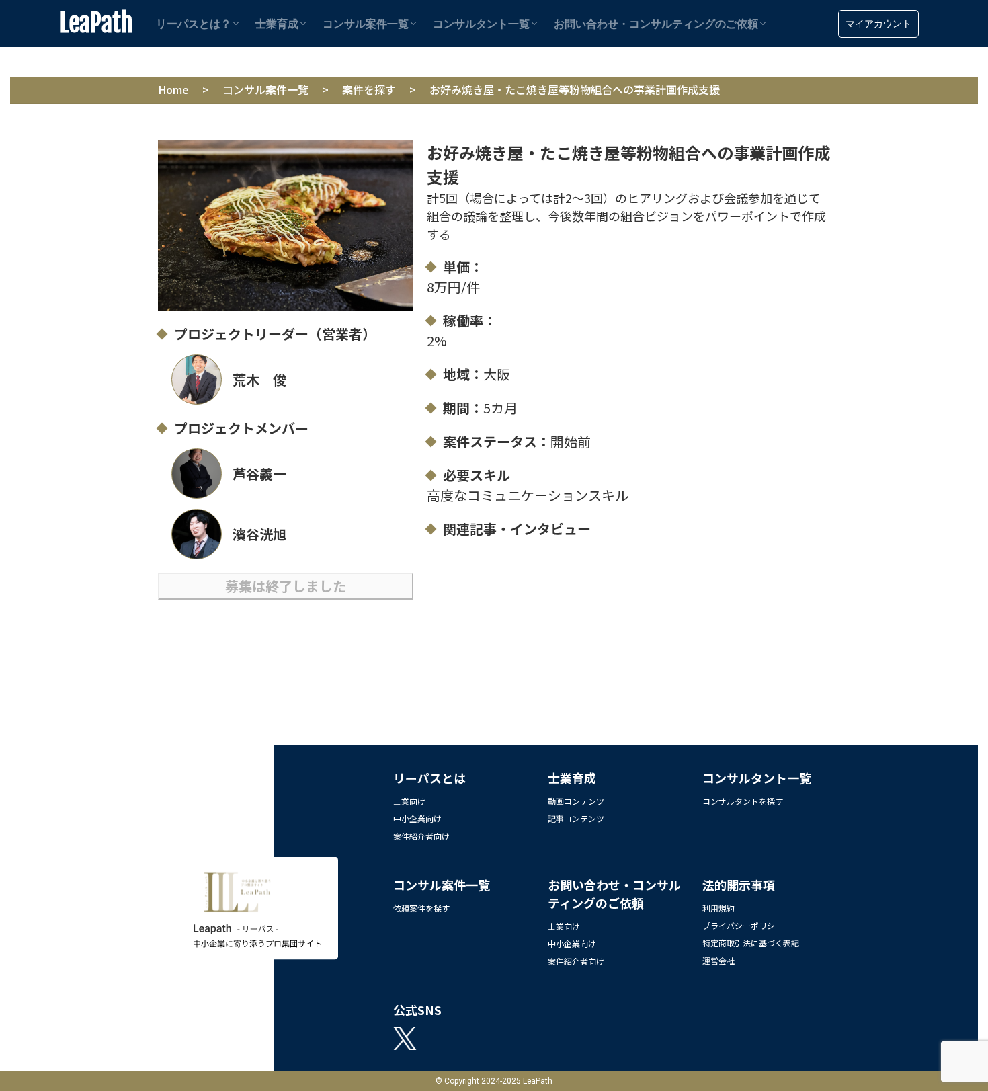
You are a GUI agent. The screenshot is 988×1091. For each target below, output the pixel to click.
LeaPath (96, 23)
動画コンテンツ (576, 801)
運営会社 (718, 960)
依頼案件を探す (421, 908)
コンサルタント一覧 (481, 24)
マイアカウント (878, 23)
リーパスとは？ (193, 24)
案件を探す (369, 89)
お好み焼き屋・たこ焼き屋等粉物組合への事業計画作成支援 (574, 89)
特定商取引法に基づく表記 (750, 942)
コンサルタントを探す (742, 801)
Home (173, 89)
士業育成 (276, 24)
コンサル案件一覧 (366, 24)
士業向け (409, 801)
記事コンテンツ (576, 818)
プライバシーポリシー (742, 925)
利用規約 (718, 908)
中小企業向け (417, 818)
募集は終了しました (285, 586)
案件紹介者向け (421, 836)
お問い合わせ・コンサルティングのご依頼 (656, 24)
